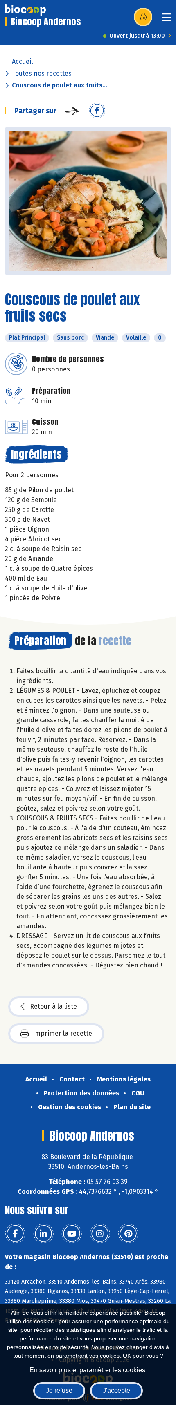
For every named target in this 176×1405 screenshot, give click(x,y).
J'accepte (116, 1390)
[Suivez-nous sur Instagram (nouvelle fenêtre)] (100, 1234)
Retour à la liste (53, 1006)
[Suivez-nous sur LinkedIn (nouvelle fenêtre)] (43, 1234)
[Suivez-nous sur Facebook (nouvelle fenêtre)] (15, 1234)
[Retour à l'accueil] (25, 10)
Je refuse (59, 1390)
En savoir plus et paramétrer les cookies (87, 1370)
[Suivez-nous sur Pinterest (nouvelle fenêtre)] (128, 1234)
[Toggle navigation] (166, 20)
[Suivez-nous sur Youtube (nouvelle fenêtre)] (71, 1234)
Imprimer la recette (62, 1033)
